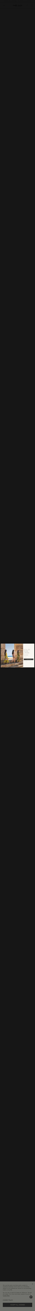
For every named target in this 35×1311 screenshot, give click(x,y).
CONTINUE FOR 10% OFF (28, 659)
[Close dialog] (33, 644)
